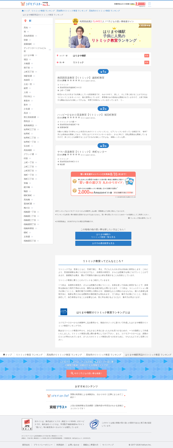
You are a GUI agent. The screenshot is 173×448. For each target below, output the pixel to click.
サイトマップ (108, 445)
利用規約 (60, 445)
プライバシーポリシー (43, 445)
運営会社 (26, 445)
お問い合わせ (73, 445)
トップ (27, 10)
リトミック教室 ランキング (43, 10)
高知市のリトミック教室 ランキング (104, 10)
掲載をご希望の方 (90, 445)
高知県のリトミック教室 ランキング (71, 10)
